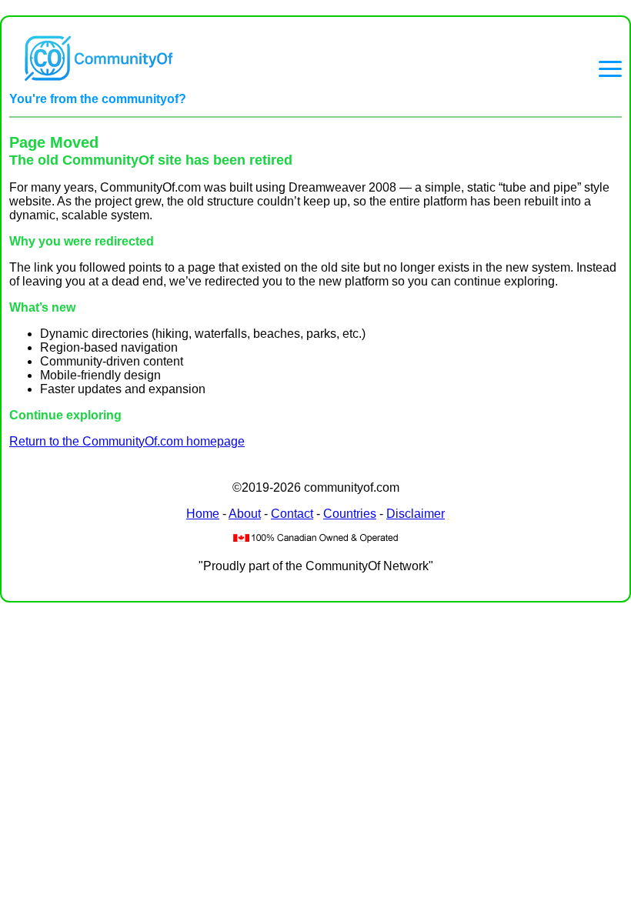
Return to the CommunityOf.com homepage (127, 441)
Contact (292, 513)
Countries (349, 513)
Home (202, 513)
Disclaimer (415, 513)
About (245, 513)
